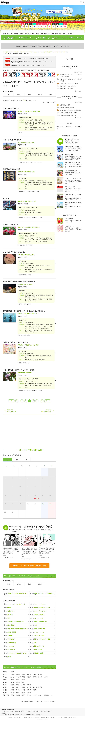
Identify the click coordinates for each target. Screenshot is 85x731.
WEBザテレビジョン (20, 714)
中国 (60, 33)
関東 (29, 33)
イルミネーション (47, 711)
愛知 (45, 33)
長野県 (18, 679)
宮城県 (12, 674)
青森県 (18, 674)
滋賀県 (40, 687)
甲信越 (37, 33)
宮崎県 (40, 695)
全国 (8, 95)
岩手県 (23, 674)
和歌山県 (35, 687)
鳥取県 (29, 690)
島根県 (34, 690)
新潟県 (23, 679)
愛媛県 (18, 692)
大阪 (56, 33)
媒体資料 (47, 717)
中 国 (5, 690)
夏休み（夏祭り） (36, 711)
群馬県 (34, 677)
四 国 (5, 692)
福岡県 (12, 695)
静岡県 (29, 95)
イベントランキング (43, 38)
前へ (12, 401)
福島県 (40, 674)
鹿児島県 (46, 695)
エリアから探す (10, 38)
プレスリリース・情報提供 (40, 717)
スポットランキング (60, 38)
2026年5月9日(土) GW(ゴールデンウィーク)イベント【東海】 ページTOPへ (39, 701)
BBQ (32, 58)
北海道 (21, 33)
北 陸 (5, 682)
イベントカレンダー (26, 38)
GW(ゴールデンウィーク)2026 (10, 33)
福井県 (23, 682)
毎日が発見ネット (39, 714)
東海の (14, 604)
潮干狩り (20, 58)
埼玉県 (29, 677)
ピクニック (27, 58)
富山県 (18, 682)
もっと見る (78, 91)
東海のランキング (16, 594)
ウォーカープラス (5, 711)
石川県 (12, 682)
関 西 (5, 687)
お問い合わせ (30, 717)
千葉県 (23, 677)
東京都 (12, 677)
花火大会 (29, 711)
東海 (42, 33)
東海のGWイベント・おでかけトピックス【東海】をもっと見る (29, 565)
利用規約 (10, 717)
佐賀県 (18, 695)
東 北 (5, 674)
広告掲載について (54, 717)
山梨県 (12, 679)
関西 (53, 33)
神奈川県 (18, 677)
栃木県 (40, 677)
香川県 (12, 692)
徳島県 (23, 692)
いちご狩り (12, 711)
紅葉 (42, 711)
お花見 (16, 711)
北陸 (49, 33)
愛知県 (40, 95)
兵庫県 (23, 687)
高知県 (29, 692)
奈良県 (29, 687)
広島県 (12, 690)
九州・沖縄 (69, 33)
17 (42, 401)
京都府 (18, 687)
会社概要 (60, 717)
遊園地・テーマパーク (75, 38)
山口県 (23, 690)
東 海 (5, 685)
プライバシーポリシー (18, 717)
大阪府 (12, 687)
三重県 (50, 95)
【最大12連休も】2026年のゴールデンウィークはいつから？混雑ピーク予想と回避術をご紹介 (32, 62)
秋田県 (29, 674)
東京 (33, 33)
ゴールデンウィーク (23, 711)
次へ (47, 401)
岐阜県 (19, 95)
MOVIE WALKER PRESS (29, 714)
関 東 (5, 677)
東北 (26, 33)
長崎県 (23, 695)
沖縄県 (51, 695)
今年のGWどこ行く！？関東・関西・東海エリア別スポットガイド (28, 65)
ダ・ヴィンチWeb (11, 714)
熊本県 (29, 695)
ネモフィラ (14, 58)
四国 (64, 33)
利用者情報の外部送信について (69, 717)
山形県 (34, 674)
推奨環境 (25, 717)
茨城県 (45, 677)
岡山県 (18, 690)
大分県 (34, 695)
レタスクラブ (4, 714)
